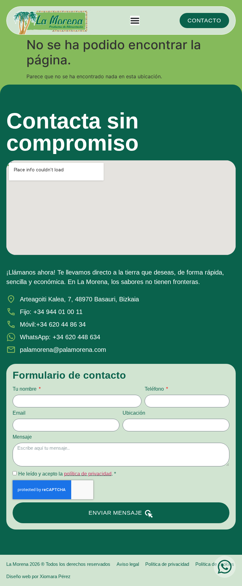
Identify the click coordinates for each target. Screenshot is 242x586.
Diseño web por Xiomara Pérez (38, 576)
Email (19, 413)
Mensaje (22, 437)
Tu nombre (25, 389)
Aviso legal (128, 564)
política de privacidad (88, 473)
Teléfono (155, 389)
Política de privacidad (167, 564)
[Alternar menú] (135, 20)
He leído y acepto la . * (67, 473)
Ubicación (134, 413)
